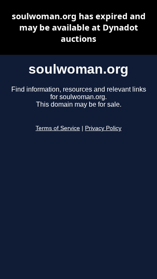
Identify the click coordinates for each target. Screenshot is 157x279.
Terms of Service (58, 128)
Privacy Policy (103, 128)
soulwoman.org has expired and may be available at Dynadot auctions (79, 27)
